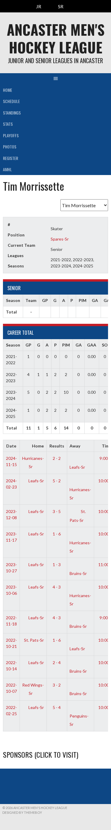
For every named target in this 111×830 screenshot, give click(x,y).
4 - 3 (57, 586)
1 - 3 (57, 564)
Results (56, 445)
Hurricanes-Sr (80, 493)
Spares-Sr (60, 238)
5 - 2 (57, 480)
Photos (9, 146)
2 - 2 (57, 458)
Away (75, 445)
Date (11, 445)
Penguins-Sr (79, 720)
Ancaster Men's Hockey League (55, 38)
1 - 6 (57, 533)
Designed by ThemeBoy (22, 812)
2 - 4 (57, 662)
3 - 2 (57, 684)
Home (7, 90)
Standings (12, 113)
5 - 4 (57, 707)
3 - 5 (57, 511)
